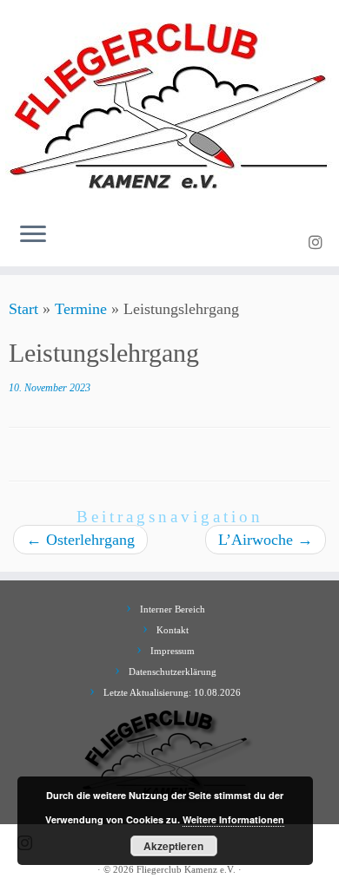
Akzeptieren (173, 846)
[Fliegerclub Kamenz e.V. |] (169, 104)
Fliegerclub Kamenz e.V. (186, 869)
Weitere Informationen (233, 819)
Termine (81, 309)
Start (23, 309)
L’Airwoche (265, 539)
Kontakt (172, 630)
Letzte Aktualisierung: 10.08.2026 (172, 692)
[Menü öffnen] (33, 235)
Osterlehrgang (80, 539)
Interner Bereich (172, 609)
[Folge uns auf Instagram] (318, 243)
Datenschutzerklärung (172, 671)
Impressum (172, 650)
